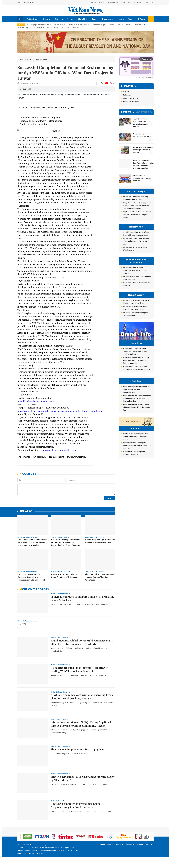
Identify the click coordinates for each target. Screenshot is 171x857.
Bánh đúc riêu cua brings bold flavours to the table (134, 452)
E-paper (127, 86)
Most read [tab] (144, 112)
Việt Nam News (85, 10)
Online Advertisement (131, 101)
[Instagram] (111, 83)
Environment (107, 19)
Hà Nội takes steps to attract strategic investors (136, 284)
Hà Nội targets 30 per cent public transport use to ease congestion (135, 307)
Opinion (120, 19)
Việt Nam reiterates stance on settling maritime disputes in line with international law (137, 398)
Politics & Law (32, 19)
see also (26, 511)
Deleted (22, 624)
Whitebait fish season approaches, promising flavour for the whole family (135, 436)
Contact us (129, 845)
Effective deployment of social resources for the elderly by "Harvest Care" (82, 778)
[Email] (114, 83)
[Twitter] (102, 83)
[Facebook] (98, 83)
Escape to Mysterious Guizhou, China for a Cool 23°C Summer (64, 575)
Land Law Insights (99, 25)
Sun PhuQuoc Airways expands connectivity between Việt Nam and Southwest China (136, 351)
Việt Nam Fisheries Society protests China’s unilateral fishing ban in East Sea (136, 407)
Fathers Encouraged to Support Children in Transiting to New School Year (82, 598)
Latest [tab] (126, 112)
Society (70, 19)
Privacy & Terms (142, 845)
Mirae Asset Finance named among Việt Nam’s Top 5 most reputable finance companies (136, 360)
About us (119, 845)
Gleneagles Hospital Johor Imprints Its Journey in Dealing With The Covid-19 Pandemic (79, 669)
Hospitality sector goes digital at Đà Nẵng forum (142, 135)
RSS (152, 845)
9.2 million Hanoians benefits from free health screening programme (136, 233)
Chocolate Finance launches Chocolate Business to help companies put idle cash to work (31, 577)
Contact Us (150, 2)
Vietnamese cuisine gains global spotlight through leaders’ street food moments (137, 445)
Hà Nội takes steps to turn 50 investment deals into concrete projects (134, 270)
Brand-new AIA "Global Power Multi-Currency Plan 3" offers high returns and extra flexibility (82, 642)
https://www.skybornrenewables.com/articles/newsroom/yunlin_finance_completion (59, 411)
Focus (21, 25)
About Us (140, 2)
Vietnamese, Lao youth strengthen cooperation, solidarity (142, 178)
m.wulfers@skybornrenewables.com (35, 401)
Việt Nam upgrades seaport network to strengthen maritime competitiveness (136, 389)
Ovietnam (131, 2)
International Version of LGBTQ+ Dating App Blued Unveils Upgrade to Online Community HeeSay (81, 723)
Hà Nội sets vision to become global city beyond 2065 (136, 313)
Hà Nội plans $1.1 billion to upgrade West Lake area (136, 248)
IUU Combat (37, 28)
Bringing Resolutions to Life (39, 25)
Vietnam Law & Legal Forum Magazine (104, 2)
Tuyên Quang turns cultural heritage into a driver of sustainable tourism (141, 123)
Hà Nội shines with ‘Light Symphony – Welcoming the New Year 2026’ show (136, 241)
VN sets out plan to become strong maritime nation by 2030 (135, 198)
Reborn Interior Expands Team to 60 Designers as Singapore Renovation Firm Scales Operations (66, 542)
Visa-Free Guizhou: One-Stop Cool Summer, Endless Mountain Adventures (100, 577)
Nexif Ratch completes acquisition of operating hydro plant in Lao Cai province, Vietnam (82, 696)
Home (22, 59)
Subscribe (127, 95)
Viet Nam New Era (59, 25)
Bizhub (123, 2)
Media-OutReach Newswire (37, 59)
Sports (94, 19)
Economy (47, 19)
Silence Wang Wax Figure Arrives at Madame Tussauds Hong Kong (100, 541)
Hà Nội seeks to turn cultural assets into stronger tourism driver (136, 301)
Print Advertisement (130, 98)
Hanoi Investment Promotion (79, 25)
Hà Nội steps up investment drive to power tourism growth (143, 149)
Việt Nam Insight (23, 28)
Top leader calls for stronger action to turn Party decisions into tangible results (137, 214)
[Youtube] (106, 83)
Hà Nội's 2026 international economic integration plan (137, 277)
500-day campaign (53, 28)
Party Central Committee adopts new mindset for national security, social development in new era (137, 205)
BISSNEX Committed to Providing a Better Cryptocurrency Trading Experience (75, 805)
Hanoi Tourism (115, 25)
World (131, 19)
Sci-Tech (59, 19)
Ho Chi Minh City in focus (134, 25)
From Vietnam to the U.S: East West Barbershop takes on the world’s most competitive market (32, 542)
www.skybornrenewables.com (60, 450)
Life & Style (82, 19)
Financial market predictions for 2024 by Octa (77, 749)
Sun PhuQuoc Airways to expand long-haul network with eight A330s (136, 367)
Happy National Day (72, 28)
